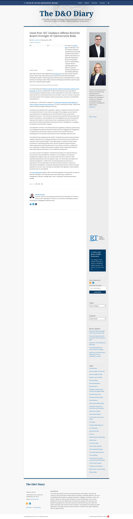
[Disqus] (55, 234)
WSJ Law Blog (93, 472)
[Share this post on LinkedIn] (42, 184)
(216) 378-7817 (34, 499)
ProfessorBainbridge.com (96, 425)
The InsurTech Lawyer (95, 463)
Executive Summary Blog (96, 397)
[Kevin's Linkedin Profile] (33, 204)
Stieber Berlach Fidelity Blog (97, 437)
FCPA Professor (93, 400)
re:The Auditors (93, 428)
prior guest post (56, 74)
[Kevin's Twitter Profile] (36, 204)
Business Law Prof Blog (95, 377)
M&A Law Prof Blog (94, 411)
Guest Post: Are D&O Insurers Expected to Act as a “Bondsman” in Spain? (97, 354)
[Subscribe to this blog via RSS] (90, 283)
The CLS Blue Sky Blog (95, 446)
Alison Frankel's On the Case (97, 371)
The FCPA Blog (93, 455)
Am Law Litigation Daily (95, 374)
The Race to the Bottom (95, 466)
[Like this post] (39, 184)
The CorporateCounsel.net (96, 452)
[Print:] (31, 184)
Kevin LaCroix (35, 40)
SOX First (91, 434)
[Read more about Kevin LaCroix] (30, 204)
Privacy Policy (37, 507)
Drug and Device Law (95, 394)
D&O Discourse (93, 386)
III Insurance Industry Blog (96, 403)
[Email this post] (34, 184)
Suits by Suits (92, 440)
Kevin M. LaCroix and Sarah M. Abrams (42, 3)
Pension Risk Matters (95, 414)
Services (94, 3)
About (87, 3)
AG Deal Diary (93, 368)
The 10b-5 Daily (93, 443)
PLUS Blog (92, 422)
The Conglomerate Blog (95, 449)
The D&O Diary (66, 13)
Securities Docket (94, 431)
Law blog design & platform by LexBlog (98, 516)
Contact (102, 3)
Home (80, 3)
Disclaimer (29, 507)
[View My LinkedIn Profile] (93, 283)
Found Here (96, 269)
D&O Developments (94, 383)
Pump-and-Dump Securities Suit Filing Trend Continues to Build (97, 337)
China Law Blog (93, 380)
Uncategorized (37, 42)
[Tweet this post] (36, 184)
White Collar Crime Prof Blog (97, 469)
